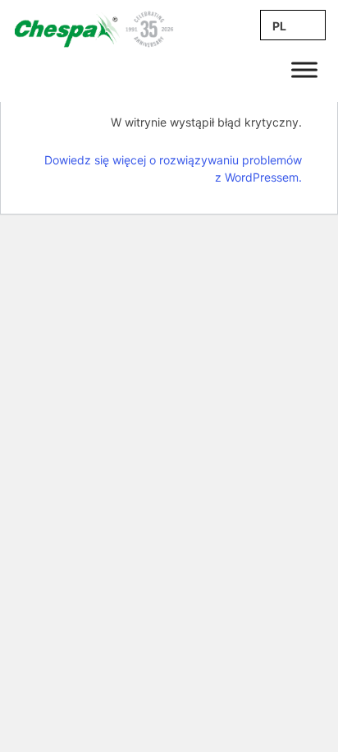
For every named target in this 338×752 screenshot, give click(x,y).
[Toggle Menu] (304, 69)
